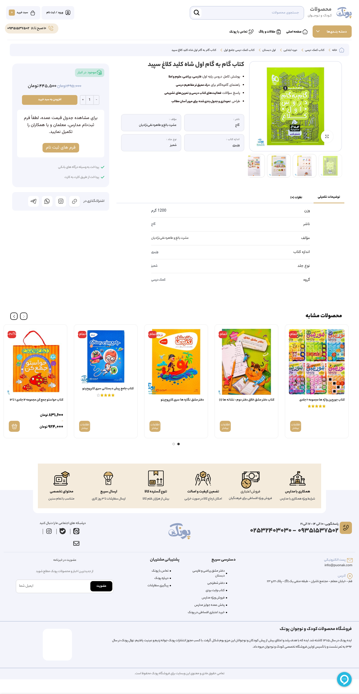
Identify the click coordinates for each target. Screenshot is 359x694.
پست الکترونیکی (335, 560)
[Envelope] (76, 543)
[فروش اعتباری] (250, 480)
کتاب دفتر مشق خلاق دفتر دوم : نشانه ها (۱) (246, 399)
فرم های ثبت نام (60, 147)
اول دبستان (269, 50)
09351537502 (18, 29)
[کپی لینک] (74, 201)
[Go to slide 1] (178, 444)
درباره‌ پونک (161, 578)
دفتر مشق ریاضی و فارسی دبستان (208, 573)
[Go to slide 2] (173, 444)
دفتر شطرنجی (216, 583)
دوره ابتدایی (290, 50)
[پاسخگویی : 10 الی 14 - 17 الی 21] (346, 528)
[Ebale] (63, 531)
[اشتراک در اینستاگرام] (60, 201)
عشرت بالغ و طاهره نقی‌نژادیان (170, 238)
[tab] (329, 197)
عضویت (101, 586)
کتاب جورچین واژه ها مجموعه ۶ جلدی (322, 399)
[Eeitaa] (76, 531)
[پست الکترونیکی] (350, 560)
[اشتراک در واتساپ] (47, 201)
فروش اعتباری (250, 492)
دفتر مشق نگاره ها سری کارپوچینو (182, 399)
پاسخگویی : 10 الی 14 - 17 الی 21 (319, 524)
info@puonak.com (338, 565)
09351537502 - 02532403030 (294, 530)
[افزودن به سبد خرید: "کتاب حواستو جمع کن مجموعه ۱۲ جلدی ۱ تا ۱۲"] (14, 426)
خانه (334, 50)
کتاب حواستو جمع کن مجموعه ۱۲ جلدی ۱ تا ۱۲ (36, 399)
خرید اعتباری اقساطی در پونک (206, 612)
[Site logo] (344, 13)
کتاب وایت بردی (215, 590)
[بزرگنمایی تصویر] (327, 136)
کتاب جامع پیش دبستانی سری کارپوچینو (108, 388)
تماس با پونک (160, 571)
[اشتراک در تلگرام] (33, 201)
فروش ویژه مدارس (213, 597)
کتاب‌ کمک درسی (314, 50)
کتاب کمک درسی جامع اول (238, 50)
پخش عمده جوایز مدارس (209, 605)
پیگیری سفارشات (158, 585)
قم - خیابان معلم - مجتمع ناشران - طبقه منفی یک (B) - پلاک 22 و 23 (309, 581)
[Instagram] (49, 531)
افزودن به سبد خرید (49, 99)
